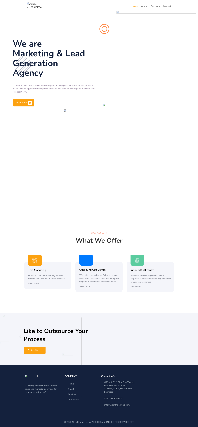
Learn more (21, 102)
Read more (33, 283)
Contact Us (33, 350)
